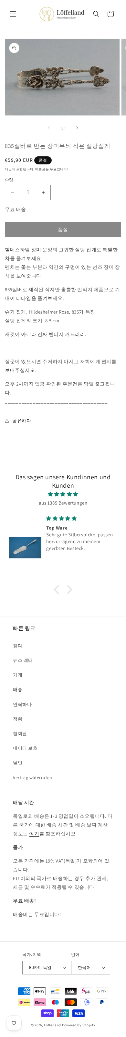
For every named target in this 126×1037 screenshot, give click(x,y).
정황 (17, 719)
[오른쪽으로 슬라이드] (77, 128)
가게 (17, 675)
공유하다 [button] (21, 420)
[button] (13, 14)
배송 (17, 689)
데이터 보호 (25, 748)
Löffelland (52, 1025)
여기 (34, 833)
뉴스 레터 (23, 660)
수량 (9, 180)
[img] (63, 494)
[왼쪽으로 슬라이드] (49, 128)
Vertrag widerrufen (32, 778)
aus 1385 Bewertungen (63, 503)
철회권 (20, 733)
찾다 (17, 646)
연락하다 (22, 704)
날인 (17, 763)
